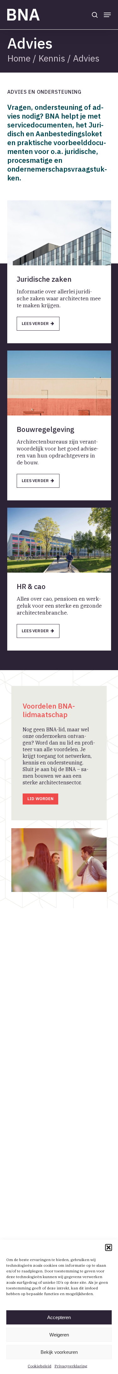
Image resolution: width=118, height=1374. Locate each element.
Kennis (51, 58)
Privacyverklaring (70, 1366)
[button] (108, 1247)
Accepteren (59, 1317)
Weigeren (59, 1334)
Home (19, 58)
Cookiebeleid (39, 1366)
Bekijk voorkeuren (59, 1352)
